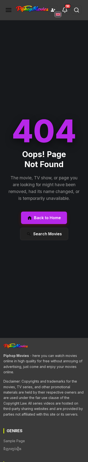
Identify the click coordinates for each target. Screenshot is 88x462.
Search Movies (47, 233)
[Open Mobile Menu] (8, 10)
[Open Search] (76, 10)
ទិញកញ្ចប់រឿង (12, 449)
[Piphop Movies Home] (32, 9)
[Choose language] (58, 14)
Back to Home (47, 217)
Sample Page (14, 441)
